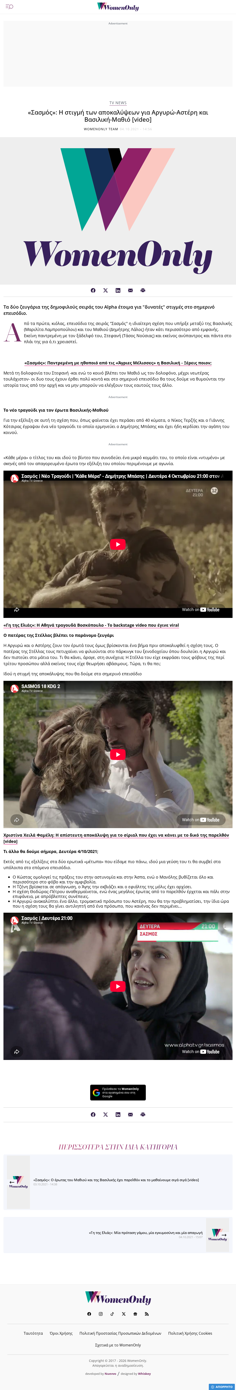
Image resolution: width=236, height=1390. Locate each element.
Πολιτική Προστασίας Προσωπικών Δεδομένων (120, 1333)
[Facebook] (93, 290)
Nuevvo (110, 1374)
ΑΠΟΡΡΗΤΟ (224, 1387)
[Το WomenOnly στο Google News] (135, 1314)
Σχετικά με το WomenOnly (118, 1345)
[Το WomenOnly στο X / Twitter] (123, 1314)
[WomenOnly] (118, 7)
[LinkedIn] (118, 290)
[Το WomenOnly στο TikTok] (112, 1314)
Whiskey (144, 1374)
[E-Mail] (130, 290)
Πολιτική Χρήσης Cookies (190, 1333)
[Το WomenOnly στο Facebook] (89, 1314)
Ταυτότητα (33, 1333)
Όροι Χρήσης (61, 1333)
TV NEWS (118, 102)
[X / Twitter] (105, 290)
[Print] (143, 290)
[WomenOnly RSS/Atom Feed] (147, 1314)
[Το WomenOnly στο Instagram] (100, 1314)
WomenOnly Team (101, 129)
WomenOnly (118, 1298)
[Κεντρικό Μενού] (9, 7)
